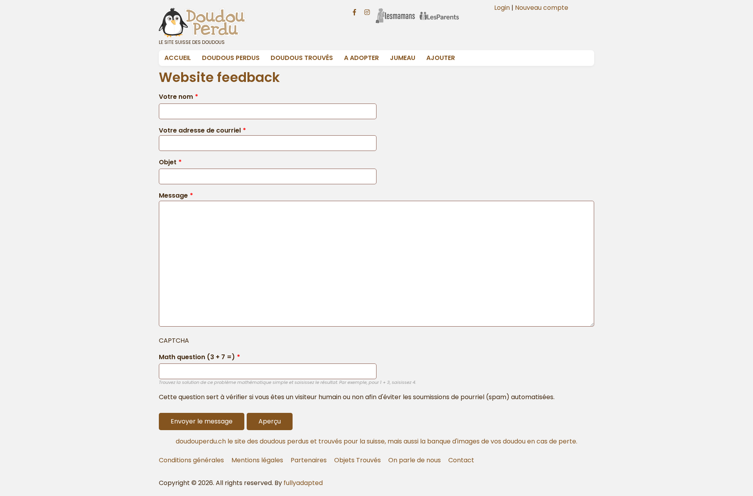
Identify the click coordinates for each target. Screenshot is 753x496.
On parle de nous (414, 460)
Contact (461, 460)
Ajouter (440, 57)
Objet (167, 162)
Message (173, 195)
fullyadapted (303, 482)
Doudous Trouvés (302, 57)
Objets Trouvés (357, 460)
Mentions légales (257, 460)
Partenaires (309, 460)
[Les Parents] (439, 11)
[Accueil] (246, 22)
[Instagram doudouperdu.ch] (367, 11)
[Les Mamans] (395, 11)
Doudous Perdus (231, 57)
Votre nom (176, 96)
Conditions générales (191, 460)
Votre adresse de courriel (200, 130)
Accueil (177, 57)
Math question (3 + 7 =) (197, 357)
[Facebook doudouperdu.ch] (354, 11)
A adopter (361, 57)
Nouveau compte (541, 7)
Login (502, 7)
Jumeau (402, 57)
